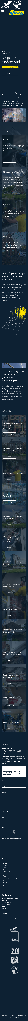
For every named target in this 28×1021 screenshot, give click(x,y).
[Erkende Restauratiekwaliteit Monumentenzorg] (17, 4)
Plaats (3, 805)
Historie (5, 867)
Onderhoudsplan (7, 882)
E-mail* (3, 786)
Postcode (4, 798)
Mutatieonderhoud (6, 902)
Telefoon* (4, 792)
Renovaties (4, 900)
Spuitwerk (4, 906)
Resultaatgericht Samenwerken (10, 898)
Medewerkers (6, 865)
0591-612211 (10, 748)
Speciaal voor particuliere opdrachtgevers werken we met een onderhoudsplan (12, 770)
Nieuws (3, 887)
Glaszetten (6, 880)
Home (3, 861)
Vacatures (5, 873)
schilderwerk (22, 285)
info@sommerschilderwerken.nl (13, 750)
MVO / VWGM (6, 871)
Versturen (8, 845)
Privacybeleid (5, 917)
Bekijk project (10, 434)
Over (4, 869)
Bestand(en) (5, 827)
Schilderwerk (6, 877)
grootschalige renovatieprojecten (10, 390)
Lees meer (10, 164)
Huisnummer (5, 811)
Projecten (4, 885)
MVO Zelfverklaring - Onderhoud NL (11, 919)
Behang (4, 908)
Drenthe (17, 103)
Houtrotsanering (6, 904)
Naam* (3, 780)
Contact (9, 73)
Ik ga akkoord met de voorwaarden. (12, 838)
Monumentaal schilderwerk (10, 879)
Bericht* (4, 817)
